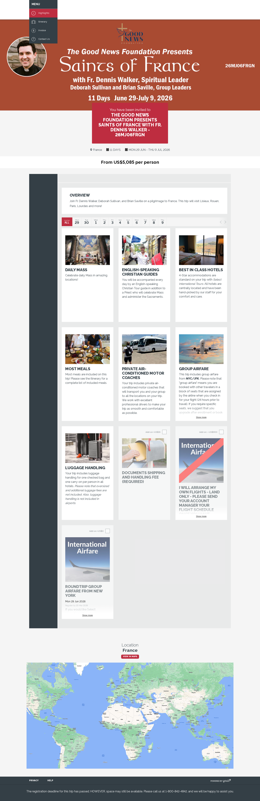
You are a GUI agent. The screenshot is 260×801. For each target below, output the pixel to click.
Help (50, 780)
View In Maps (130, 656)
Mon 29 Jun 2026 (75, 601)
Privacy (34, 780)
